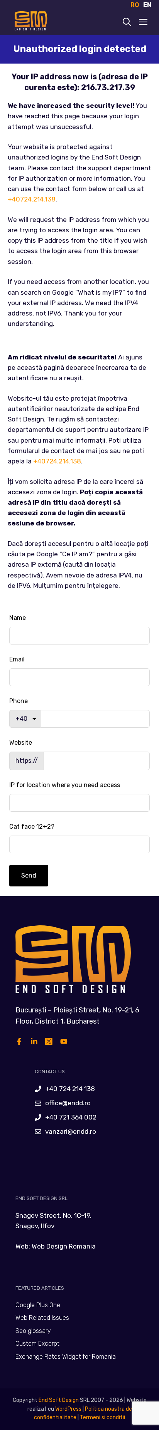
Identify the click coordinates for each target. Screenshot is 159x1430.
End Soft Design (59, 1400)
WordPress (68, 1409)
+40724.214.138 (32, 199)
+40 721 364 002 (70, 1117)
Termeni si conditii (102, 1417)
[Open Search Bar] (127, 22)
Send (28, 875)
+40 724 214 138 (70, 1089)
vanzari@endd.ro (70, 1131)
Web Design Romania (64, 1246)
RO (134, 4)
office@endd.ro (68, 1103)
